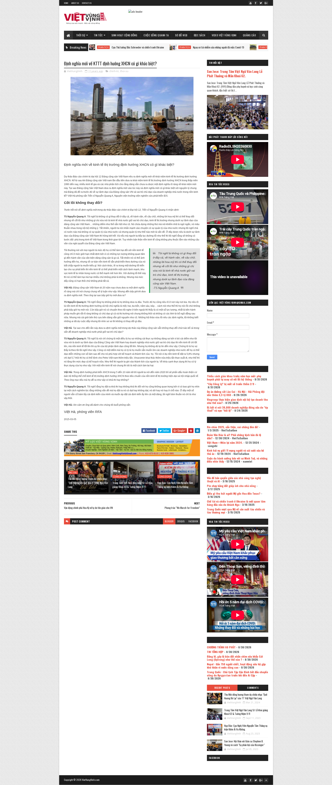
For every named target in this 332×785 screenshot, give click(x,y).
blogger (169, 521)
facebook (193, 521)
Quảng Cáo (249, 35)
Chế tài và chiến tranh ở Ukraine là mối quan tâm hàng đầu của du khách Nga (236, 503)
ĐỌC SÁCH (199, 35)
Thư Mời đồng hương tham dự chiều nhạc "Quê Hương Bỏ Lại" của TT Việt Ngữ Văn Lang (88, 483)
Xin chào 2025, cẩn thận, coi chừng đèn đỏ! (232, 427)
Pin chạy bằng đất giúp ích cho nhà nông (231, 486)
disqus (181, 521)
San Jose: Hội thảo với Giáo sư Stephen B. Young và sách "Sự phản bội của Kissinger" (244, 743)
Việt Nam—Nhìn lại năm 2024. (225, 442)
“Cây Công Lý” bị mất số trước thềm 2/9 (230, 384)
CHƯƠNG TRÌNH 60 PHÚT (221, 647)
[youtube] (250, 3)
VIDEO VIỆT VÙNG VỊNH (224, 35)
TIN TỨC (98, 35)
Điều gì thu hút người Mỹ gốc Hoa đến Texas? (233, 493)
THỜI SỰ (80, 35)
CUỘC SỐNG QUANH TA (156, 35)
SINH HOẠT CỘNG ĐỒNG (124, 35)
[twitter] (261, 3)
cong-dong (119, 476)
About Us (75, 3)
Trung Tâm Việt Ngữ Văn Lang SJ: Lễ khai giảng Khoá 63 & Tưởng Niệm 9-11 (132, 485)
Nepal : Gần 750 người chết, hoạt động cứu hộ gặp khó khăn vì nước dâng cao (236, 665)
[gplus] (266, 3)
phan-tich (152, 47)
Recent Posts (222, 687)
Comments (252, 687)
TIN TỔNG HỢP (215, 652)
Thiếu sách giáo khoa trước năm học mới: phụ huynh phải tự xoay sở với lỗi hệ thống (234, 377)
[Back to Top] (266, 780)
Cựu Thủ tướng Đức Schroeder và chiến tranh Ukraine (105, 47)
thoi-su (124, 71)
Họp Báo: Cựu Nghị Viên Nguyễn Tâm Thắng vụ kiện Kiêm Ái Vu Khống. (175, 485)
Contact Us (86, 3)
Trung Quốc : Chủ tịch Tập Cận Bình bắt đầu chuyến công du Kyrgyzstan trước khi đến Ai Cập (237, 673)
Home (66, 3)
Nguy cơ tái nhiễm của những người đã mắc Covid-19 (186, 47)
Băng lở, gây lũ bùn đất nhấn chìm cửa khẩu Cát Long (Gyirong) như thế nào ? (235, 658)
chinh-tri (114, 71)
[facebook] (256, 3)
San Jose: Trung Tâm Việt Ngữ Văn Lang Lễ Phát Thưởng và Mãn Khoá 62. (234, 73)
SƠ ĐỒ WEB (181, 35)
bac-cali (73, 472)
